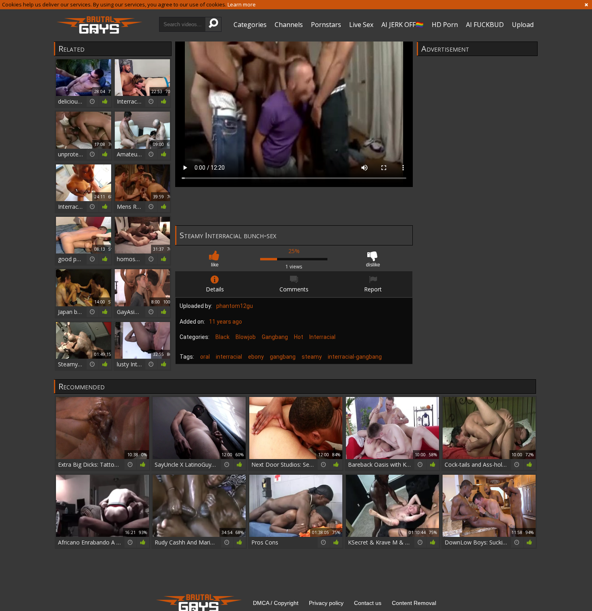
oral (205, 356)
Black (222, 337)
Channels (289, 24)
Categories (250, 24)
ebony (256, 356)
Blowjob (246, 337)
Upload (523, 24)
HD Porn (445, 24)
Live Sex (361, 24)
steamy (312, 356)
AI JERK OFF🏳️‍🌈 (402, 24)
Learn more (242, 4)
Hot (298, 337)
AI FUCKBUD (485, 24)
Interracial (322, 337)
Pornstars (326, 24)
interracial (229, 356)
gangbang (283, 356)
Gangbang (275, 337)
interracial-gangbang (355, 356)
